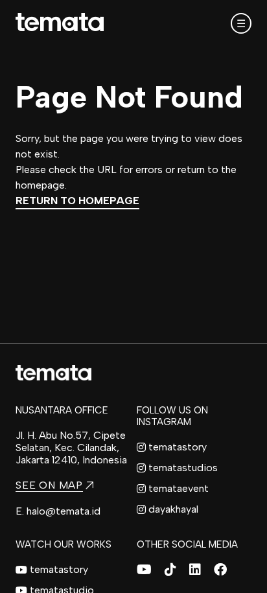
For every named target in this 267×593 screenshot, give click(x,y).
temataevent (178, 488)
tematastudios (183, 467)
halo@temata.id (63, 511)
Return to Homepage (77, 200)
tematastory (177, 447)
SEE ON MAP (49, 485)
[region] (133, 296)
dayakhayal (173, 509)
